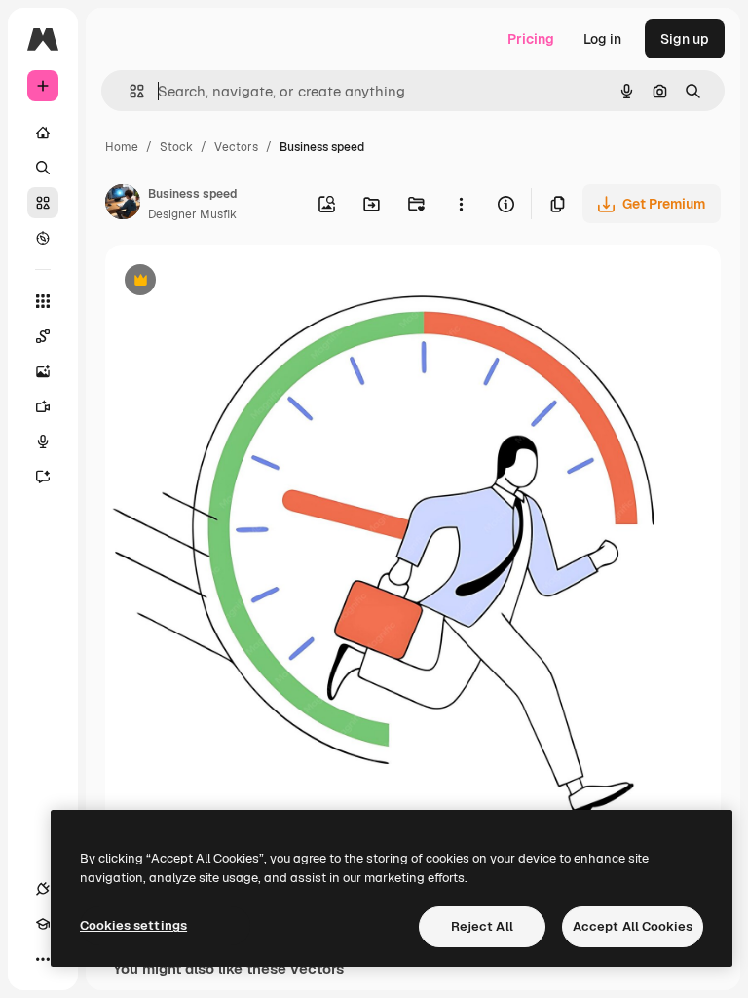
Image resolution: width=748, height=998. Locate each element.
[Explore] (42, 237)
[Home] (42, 132)
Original (230, 282)
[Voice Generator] (42, 441)
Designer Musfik (192, 214)
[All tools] (42, 301)
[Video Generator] (42, 406)
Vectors (236, 147)
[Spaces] (42, 336)
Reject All (482, 926)
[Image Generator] (42, 371)
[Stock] (42, 202)
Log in (602, 39)
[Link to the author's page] (122, 204)
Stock (176, 147)
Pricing (530, 39)
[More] (42, 959)
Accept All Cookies (632, 926)
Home (121, 147)
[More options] (460, 203)
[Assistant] (42, 476)
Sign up (684, 39)
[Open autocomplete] (129, 91)
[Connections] (42, 888)
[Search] (42, 167)
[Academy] (42, 924)
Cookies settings (133, 925)
